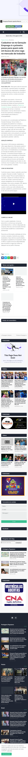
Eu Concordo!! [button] (6, 754)
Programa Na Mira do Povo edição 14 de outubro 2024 (20, 464)
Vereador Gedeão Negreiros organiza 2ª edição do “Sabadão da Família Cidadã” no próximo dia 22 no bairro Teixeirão (7, 402)
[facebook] (12, 618)
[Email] (14, 257)
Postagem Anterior (7, 335)
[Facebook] (2, 257)
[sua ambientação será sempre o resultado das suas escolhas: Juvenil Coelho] (5, 571)
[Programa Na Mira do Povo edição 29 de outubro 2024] (7, 457)
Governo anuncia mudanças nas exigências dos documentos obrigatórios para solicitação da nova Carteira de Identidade (18, 555)
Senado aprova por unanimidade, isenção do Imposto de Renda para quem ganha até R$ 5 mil (20, 401)
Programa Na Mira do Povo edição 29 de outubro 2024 (6, 464)
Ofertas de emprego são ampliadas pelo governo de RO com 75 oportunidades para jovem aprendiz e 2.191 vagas (7, 282)
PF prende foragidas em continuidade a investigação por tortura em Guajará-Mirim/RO (20, 679)
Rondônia (11, 40)
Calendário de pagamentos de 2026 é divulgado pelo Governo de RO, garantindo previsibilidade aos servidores (7, 306)
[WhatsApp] (8, 257)
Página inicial (4, 40)
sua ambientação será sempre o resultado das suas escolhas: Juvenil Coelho (18, 571)
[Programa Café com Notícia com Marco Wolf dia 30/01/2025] (7, 441)
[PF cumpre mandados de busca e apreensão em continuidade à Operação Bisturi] (7, 672)
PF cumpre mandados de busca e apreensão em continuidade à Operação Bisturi (7, 679)
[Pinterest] (11, 257)
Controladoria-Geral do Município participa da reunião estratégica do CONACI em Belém (18, 732)
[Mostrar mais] (17, 257)
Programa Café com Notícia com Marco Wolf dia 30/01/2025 (6, 448)
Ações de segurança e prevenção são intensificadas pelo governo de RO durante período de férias (20, 281)
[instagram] (15, 618)
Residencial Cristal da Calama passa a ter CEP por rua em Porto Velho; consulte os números (18, 563)
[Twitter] (5, 257)
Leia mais (9, 750)
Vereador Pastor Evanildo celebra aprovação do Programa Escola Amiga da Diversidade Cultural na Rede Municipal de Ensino (18, 714)
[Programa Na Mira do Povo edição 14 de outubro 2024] (21, 457)
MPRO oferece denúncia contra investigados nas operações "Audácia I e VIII (20, 698)
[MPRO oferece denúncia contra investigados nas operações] (21, 690)
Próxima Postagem (21, 335)
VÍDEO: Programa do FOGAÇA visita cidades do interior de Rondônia (20, 448)
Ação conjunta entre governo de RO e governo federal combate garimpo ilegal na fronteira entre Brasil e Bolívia (7, 699)
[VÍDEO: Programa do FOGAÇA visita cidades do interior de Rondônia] (21, 441)
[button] (24, 21)
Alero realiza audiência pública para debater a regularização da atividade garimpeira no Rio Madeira (7, 383)
